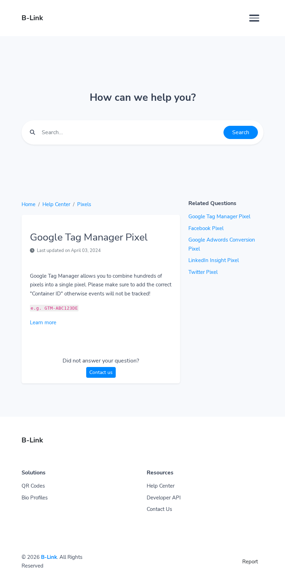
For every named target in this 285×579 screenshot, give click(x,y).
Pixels (84, 204)
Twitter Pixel (203, 272)
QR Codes (33, 485)
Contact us (101, 372)
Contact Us (159, 509)
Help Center (56, 204)
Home (28, 204)
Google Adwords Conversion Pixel (221, 244)
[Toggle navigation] (254, 18)
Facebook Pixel (205, 228)
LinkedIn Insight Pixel (213, 260)
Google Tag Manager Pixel (219, 216)
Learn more (43, 322)
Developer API (164, 497)
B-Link (49, 557)
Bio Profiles (35, 497)
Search (240, 132)
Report (250, 561)
